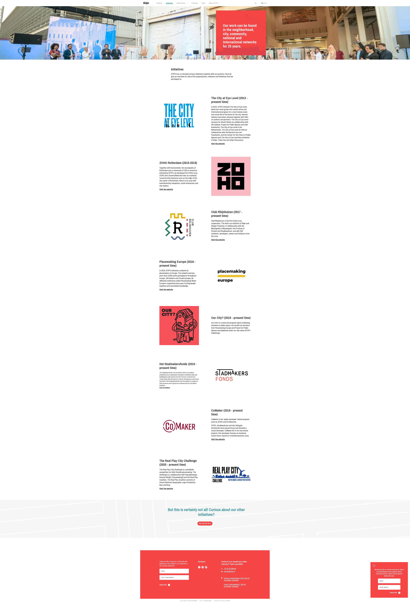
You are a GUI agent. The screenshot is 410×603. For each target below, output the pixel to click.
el (266, 3)
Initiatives (169, 3)
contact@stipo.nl (229, 571)
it (264, 3)
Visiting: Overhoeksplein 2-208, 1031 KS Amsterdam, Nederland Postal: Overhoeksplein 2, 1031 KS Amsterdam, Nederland (237, 582)
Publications (181, 3)
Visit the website (218, 143)
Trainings (194, 3)
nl (256, 3)
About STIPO (213, 3)
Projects (159, 3)
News (203, 3)
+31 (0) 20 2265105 (230, 569)
